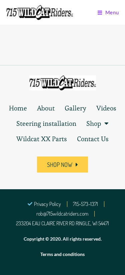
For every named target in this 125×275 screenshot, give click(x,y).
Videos (106, 108)
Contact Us (93, 138)
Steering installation (46, 123)
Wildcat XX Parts (41, 138)
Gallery (75, 108)
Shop (93, 123)
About (46, 108)
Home (18, 108)
